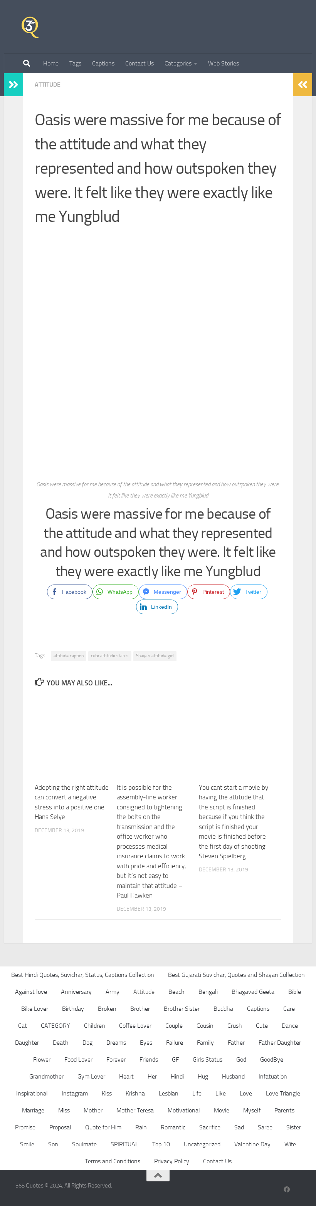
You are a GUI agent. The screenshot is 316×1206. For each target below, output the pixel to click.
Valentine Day (252, 1144)
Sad (239, 1127)
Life (197, 1093)
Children (94, 1025)
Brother (140, 1008)
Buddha (223, 1008)
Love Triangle (283, 1093)
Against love (31, 991)
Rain (141, 1127)
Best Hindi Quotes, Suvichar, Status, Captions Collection (82, 974)
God (241, 1059)
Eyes (146, 1042)
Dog (87, 1042)
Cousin (205, 1025)
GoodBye (271, 1059)
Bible (294, 991)
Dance (290, 1025)
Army (112, 991)
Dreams (116, 1042)
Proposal (60, 1127)
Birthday (73, 1008)
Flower (41, 1059)
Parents (284, 1110)
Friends (149, 1059)
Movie (221, 1110)
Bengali (208, 991)
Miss (64, 1110)
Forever (116, 1059)
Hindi (177, 1076)
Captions (103, 63)
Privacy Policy (171, 1161)
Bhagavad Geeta (253, 991)
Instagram (75, 1093)
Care (289, 1008)
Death (61, 1042)
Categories (178, 63)
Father (236, 1042)
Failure (174, 1042)
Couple (174, 1025)
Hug (203, 1076)
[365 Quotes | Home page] (30, 27)
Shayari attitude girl (155, 655)
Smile (27, 1144)
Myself (252, 1110)
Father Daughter (280, 1042)
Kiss (107, 1093)
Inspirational (32, 1093)
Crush (234, 1025)
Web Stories (223, 63)
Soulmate (84, 1144)
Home (51, 63)
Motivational (184, 1110)
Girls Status (207, 1059)
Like (220, 1093)
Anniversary (76, 991)
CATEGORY (55, 1025)
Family (205, 1042)
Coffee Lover (135, 1025)
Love (246, 1093)
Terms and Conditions (112, 1161)
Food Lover (78, 1059)
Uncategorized (202, 1144)
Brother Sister (182, 1008)
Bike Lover (34, 1008)
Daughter (27, 1042)
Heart (126, 1076)
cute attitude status (110, 655)
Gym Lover (91, 1076)
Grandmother (46, 1076)
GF (175, 1059)
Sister (293, 1127)
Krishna (135, 1093)
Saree (265, 1127)
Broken (107, 1008)
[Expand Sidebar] (13, 84)
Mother (93, 1110)
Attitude (48, 84)
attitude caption (69, 655)
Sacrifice (209, 1127)
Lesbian (168, 1093)
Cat (22, 1025)
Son (53, 1144)
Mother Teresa (135, 1110)
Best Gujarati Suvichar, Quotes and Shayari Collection (236, 974)
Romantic (173, 1127)
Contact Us (139, 63)
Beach (176, 991)
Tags (75, 63)
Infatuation (273, 1076)
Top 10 (161, 1144)
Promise (25, 1127)
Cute (262, 1025)
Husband (233, 1076)
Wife (290, 1144)
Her (152, 1076)
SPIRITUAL (124, 1144)
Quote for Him (103, 1127)
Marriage (33, 1110)
